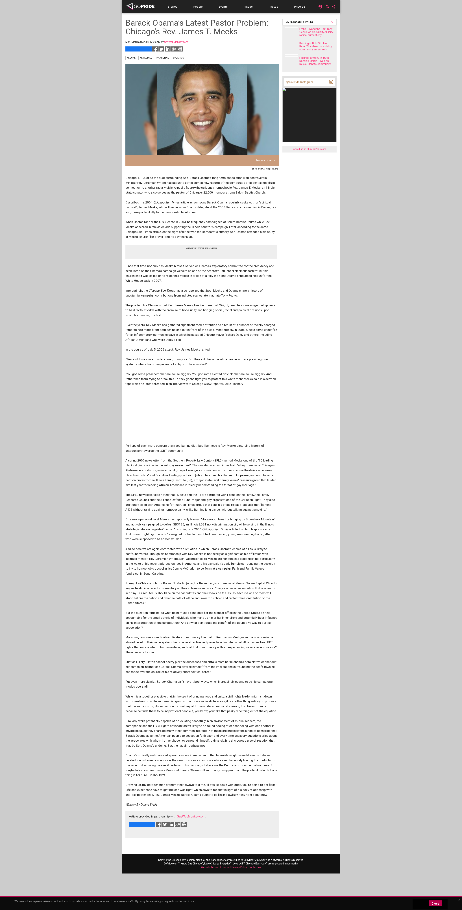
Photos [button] (273, 6)
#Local (131, 57)
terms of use (186, 901)
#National (162, 57)
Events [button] (223, 6)
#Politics (178, 57)
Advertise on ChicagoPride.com (309, 149)
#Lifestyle (146, 57)
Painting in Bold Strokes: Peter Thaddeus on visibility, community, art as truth (315, 46)
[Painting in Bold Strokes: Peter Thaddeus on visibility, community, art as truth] (291, 48)
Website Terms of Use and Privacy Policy (224, 867)
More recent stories (300, 21)
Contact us (255, 867)
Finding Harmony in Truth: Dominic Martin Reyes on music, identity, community (315, 61)
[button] (172, 6)
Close (435, 903)
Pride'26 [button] (299, 6)
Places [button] (248, 6)
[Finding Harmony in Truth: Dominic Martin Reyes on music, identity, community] (291, 62)
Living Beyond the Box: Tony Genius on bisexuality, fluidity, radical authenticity (316, 32)
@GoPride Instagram (299, 82)
